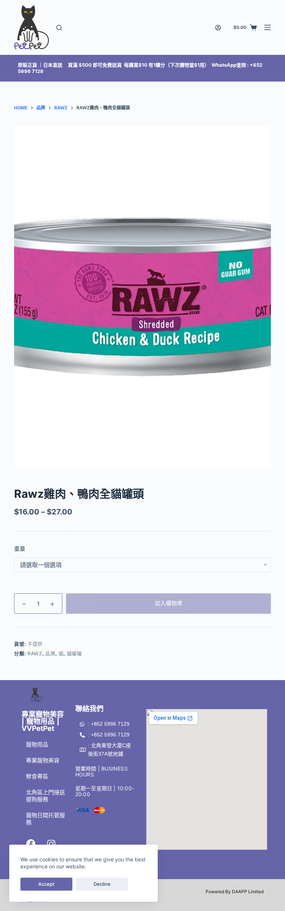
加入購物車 (169, 603)
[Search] (59, 27)
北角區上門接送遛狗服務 (45, 796)
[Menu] (267, 27)
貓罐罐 (74, 653)
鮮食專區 (37, 776)
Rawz (34, 653)
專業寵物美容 (42, 760)
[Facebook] (31, 844)
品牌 (50, 653)
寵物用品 (37, 744)
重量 (19, 548)
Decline (102, 884)
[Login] (218, 27)
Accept (46, 884)
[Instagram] (51, 844)
